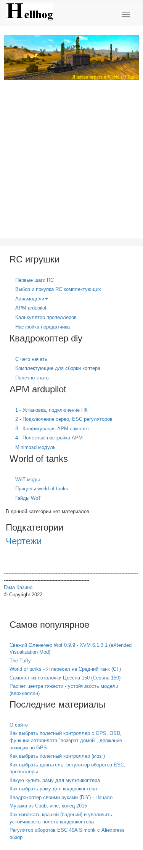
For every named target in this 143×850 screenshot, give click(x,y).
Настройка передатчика (42, 327)
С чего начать (31, 359)
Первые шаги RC (34, 280)
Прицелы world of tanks (41, 488)
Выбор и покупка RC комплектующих (58, 289)
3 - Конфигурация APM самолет (52, 428)
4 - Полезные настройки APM (49, 438)
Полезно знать (32, 378)
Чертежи (24, 541)
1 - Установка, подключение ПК (51, 410)
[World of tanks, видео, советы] (71, 57)
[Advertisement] (71, 164)
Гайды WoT (28, 498)
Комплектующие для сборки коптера (57, 368)
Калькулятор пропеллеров (46, 317)
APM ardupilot (31, 308)
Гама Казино (18, 587)
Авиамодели (29, 299)
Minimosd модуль (35, 447)
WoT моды (27, 479)
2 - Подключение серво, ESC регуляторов (63, 419)
